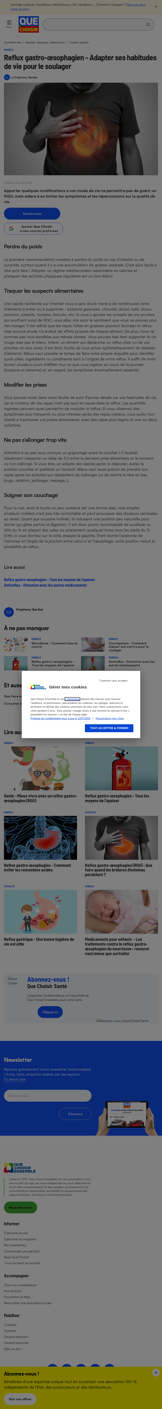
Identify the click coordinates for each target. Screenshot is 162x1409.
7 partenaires (72, 699)
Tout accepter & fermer (109, 728)
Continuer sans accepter (113, 680)
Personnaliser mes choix (110, 718)
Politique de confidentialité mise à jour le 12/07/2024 (60, 718)
